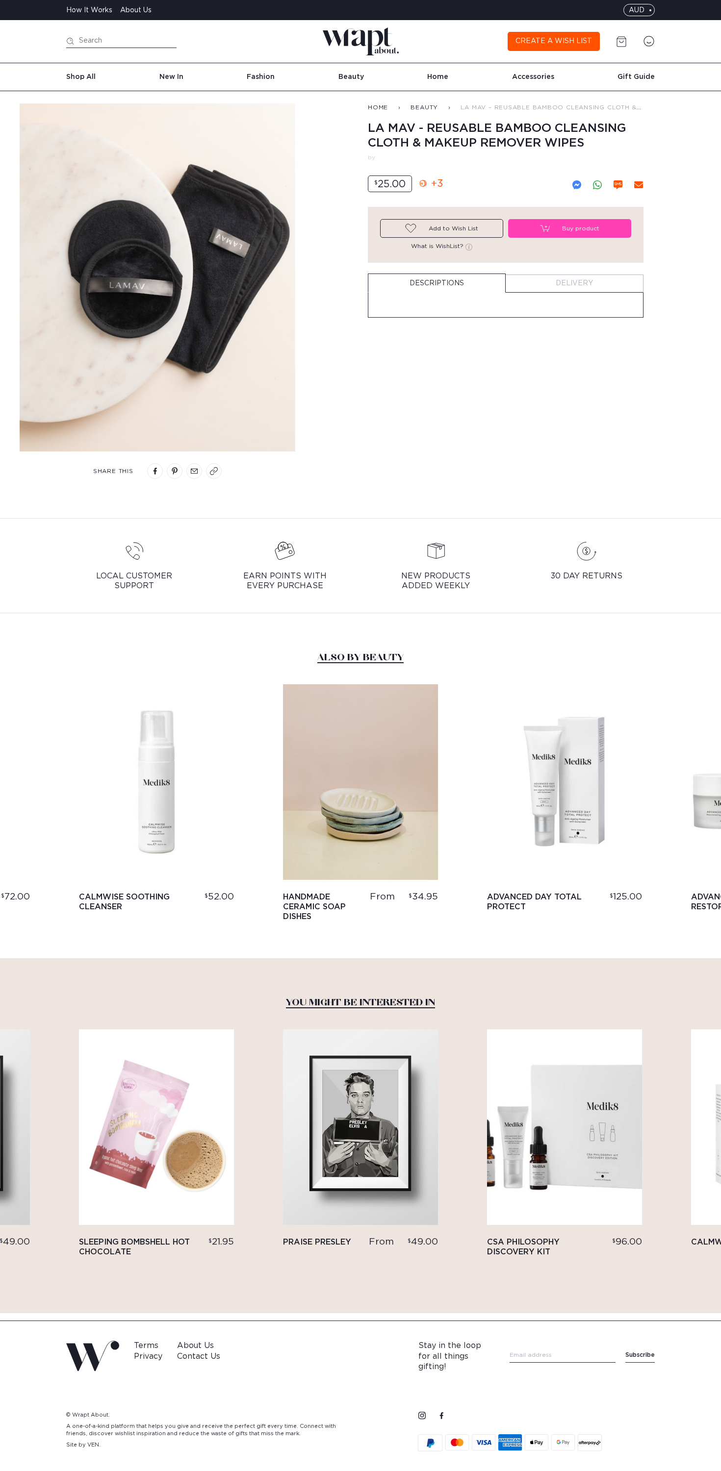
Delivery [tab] (574, 283)
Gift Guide (636, 77)
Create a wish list (553, 41)
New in (171, 77)
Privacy (148, 1356)
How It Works (89, 10)
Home (437, 77)
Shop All (81, 77)
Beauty (351, 77)
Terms (146, 1345)
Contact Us (198, 1356)
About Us (136, 10)
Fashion (261, 77)
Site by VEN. (83, 1444)
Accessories (533, 77)
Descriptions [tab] (437, 283)
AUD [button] (636, 10)
